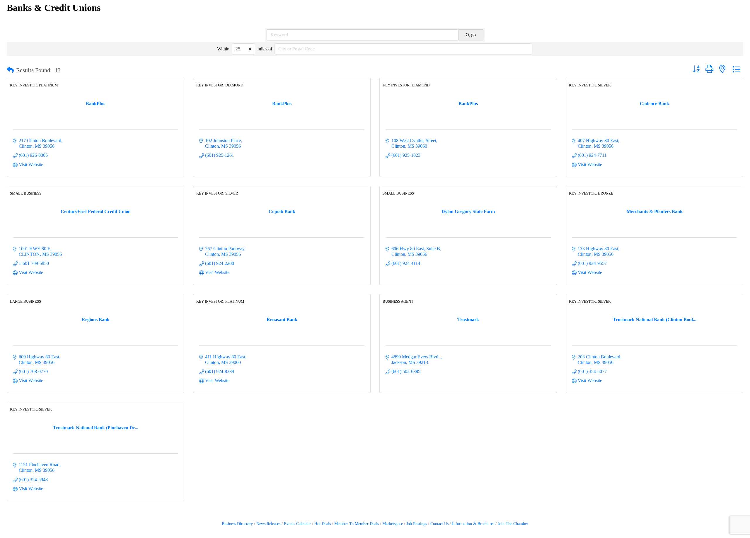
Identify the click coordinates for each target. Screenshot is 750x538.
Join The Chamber (513, 524)
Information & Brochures (473, 524)
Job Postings (416, 524)
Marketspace (392, 524)
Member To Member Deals (356, 524)
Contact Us (439, 524)
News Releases (268, 524)
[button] (10, 70)
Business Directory (237, 524)
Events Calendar (297, 524)
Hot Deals (322, 524)
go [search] (473, 34)
